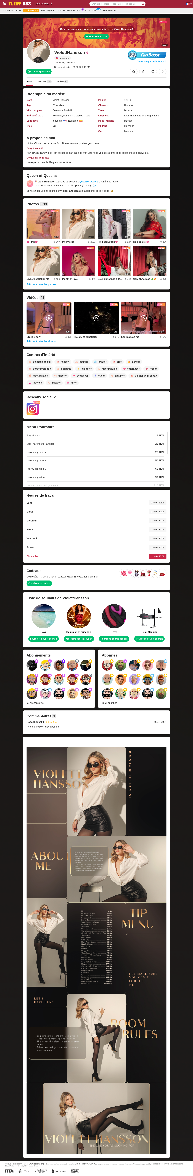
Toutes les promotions (70, 11)
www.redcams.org (36, 1164)
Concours (90, 11)
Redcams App (109, 11)
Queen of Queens (88, 181)
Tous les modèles (12, 11)
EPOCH (78, 1164)
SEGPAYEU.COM (89, 1164)
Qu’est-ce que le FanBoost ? (151, 61)
